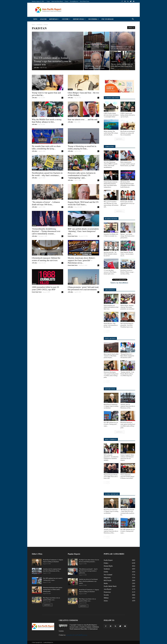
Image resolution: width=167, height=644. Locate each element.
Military (106, 598)
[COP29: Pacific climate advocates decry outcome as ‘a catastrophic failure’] (111, 107)
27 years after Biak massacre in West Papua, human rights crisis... (110, 272)
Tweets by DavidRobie (119, 283)
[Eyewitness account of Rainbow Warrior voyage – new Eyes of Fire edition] (128, 264)
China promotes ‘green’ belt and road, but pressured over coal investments (83, 288)
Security (106, 595)
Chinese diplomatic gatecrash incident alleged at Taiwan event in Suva (127, 476)
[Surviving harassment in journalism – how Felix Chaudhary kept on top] (128, 317)
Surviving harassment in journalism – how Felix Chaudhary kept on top (127, 325)
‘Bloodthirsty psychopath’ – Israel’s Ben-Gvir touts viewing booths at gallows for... (127, 512)
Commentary (123, 507)
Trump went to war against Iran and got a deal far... (46, 93)
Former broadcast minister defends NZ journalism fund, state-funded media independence (110, 184)
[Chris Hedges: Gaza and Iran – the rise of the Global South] (83, 82)
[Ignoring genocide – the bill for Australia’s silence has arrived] (111, 246)
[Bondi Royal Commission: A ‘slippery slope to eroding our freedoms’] (111, 398)
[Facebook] (122, 1)
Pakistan (37, 54)
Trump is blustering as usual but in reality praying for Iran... (82, 147)
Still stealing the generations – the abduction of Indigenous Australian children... (111, 457)
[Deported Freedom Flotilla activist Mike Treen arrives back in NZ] (111, 468)
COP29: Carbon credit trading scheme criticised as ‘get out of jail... (128, 115)
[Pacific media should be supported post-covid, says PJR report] (128, 195)
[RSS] (127, 1)
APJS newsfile (107, 303)
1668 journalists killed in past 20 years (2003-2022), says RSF (45, 288)
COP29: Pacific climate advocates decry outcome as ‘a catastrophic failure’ (111, 115)
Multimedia (92, 19)
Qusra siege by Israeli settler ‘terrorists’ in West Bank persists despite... (111, 355)
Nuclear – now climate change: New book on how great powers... (127, 235)
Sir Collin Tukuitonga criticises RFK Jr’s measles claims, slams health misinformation (110, 164)
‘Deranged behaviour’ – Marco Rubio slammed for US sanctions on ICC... (127, 355)
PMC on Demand (107, 19)
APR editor (36, 67)
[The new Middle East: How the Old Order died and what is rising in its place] (122, 60)
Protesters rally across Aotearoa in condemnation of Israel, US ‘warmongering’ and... (81, 175)
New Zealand (108, 575)
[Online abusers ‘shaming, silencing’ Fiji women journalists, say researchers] (128, 299)
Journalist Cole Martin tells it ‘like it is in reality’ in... (111, 235)
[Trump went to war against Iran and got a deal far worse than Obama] (47, 82)
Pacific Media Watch (72, 236)
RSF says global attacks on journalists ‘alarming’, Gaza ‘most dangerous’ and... (83, 231)
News (35, 19)
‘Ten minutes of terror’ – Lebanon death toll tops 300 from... (46, 203)
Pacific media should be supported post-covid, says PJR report (127, 203)
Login (48, 1)
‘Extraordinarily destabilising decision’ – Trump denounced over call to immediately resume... (46, 231)
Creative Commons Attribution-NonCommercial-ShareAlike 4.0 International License (79, 629)
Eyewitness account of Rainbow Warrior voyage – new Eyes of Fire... (127, 272)
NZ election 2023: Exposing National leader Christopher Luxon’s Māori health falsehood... (128, 184)
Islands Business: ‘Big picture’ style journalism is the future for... (111, 325)
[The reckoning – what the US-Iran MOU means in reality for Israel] (96, 60)
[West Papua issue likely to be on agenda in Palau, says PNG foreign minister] (37, 600)
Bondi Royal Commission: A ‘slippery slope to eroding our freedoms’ (111, 406)
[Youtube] (133, 1)
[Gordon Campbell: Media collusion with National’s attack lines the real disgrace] (128, 448)
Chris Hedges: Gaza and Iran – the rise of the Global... (83, 93)
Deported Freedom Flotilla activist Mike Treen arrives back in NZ (111, 476)
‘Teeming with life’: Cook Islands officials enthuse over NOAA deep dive (127, 373)
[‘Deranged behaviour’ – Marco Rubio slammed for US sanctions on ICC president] (128, 347)
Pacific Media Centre (84, 1)
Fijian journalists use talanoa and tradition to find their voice (111, 307)
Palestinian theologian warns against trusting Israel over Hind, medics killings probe (111, 374)
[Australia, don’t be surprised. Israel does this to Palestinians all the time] (128, 398)
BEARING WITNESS (111, 219)
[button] (132, 19)
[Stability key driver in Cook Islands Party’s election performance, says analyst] (73, 581)
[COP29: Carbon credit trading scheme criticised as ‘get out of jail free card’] (128, 107)
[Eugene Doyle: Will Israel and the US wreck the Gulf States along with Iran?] (83, 192)
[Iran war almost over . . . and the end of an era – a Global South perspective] (83, 109)
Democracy (107, 592)
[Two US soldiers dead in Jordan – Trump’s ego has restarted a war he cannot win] (57, 54)
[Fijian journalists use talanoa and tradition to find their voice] (111, 299)
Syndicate (107, 569)
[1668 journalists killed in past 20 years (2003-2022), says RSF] (47, 277)
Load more (119, 139)
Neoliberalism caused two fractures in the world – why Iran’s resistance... (47, 174)
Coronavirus (107, 159)
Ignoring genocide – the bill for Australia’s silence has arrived (110, 254)
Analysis (43, 19)
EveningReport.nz (74, 1)
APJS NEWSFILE (110, 290)
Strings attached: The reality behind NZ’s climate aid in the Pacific (111, 133)
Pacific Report (108, 560)
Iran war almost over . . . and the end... (83, 119)
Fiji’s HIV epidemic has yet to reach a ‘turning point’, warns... (111, 424)
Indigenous (107, 577)
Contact (66, 1)
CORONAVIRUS (109, 146)
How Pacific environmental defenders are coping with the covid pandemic (128, 133)
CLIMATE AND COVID (112, 98)
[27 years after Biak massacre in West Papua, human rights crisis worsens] (111, 264)
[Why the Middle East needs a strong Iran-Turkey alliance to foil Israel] (47, 109)
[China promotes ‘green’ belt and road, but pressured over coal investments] (83, 277)
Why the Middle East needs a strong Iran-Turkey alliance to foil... (46, 120)
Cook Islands (124, 369)
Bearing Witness (124, 267)
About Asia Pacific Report (57, 1)
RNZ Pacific (108, 580)
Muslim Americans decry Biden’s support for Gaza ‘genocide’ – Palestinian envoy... (81, 260)
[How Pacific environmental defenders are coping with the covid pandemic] (128, 125)
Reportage (53, 19)
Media (106, 583)
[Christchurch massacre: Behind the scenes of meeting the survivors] (47, 247)
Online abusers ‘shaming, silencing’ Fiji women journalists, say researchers (127, 307)
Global (105, 472)
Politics (106, 563)
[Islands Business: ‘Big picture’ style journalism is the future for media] (111, 317)
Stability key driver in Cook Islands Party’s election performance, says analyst (88, 581)
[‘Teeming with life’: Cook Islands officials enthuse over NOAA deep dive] (128, 365)
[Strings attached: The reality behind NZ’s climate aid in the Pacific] (111, 125)
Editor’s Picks (78, 19)
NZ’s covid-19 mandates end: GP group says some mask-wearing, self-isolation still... (111, 204)
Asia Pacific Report (90, 625)
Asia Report (123, 110)
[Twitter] (130, 1)
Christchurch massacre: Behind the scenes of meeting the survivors (46, 259)
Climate (106, 110)
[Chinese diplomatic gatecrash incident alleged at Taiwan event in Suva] (128, 468)
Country (65, 19)
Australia (106, 452)
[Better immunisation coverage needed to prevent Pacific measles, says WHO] (128, 155)
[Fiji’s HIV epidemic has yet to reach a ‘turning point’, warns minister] (111, 416)
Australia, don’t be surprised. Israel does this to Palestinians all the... (128, 406)
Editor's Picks (107, 420)
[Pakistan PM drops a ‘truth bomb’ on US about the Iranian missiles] (122, 41)
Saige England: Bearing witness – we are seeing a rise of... (127, 254)
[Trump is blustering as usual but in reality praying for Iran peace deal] (83, 136)
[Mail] (125, 1)
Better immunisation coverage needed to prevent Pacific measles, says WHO (128, 163)
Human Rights (108, 566)
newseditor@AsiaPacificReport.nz (76, 635)
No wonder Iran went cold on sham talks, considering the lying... (46, 147)
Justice (106, 601)
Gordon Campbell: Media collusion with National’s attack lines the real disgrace (127, 457)
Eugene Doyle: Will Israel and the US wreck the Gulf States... (83, 203)
